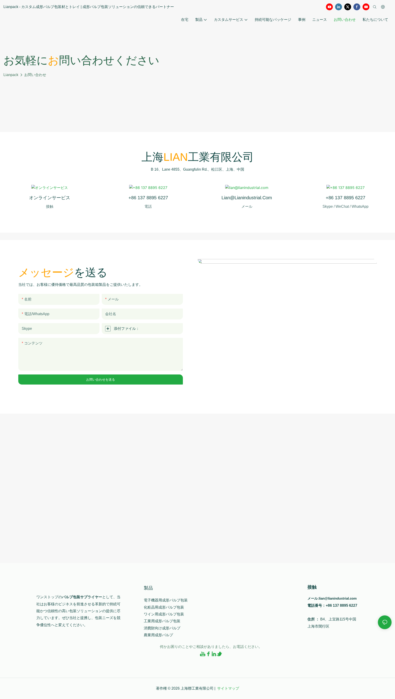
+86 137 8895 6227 (148, 197)
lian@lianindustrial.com (247, 197)
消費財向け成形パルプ (162, 628)
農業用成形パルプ (158, 635)
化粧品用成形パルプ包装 (164, 607)
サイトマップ (228, 688)
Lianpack (10, 75)
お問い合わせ (35, 75)
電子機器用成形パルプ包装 (166, 600)
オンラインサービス (49, 197)
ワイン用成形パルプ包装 (164, 614)
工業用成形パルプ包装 (162, 621)
